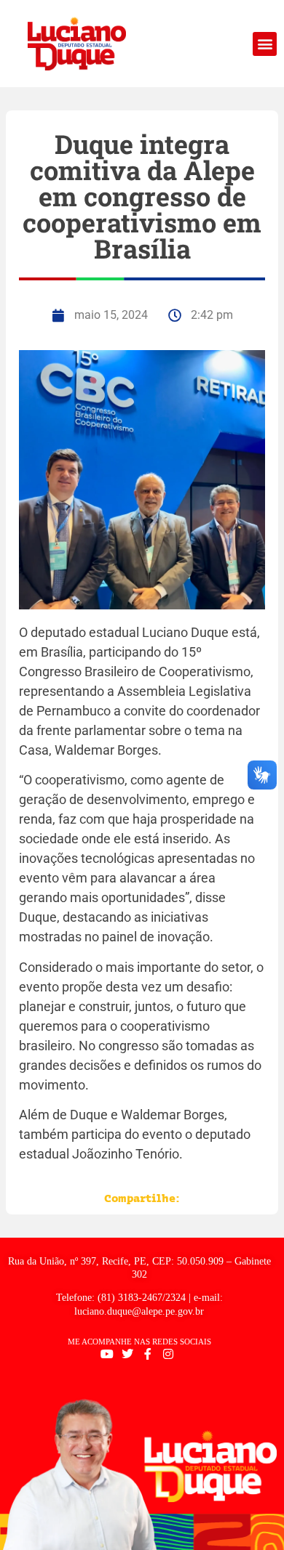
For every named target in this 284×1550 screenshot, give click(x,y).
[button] (265, 44)
